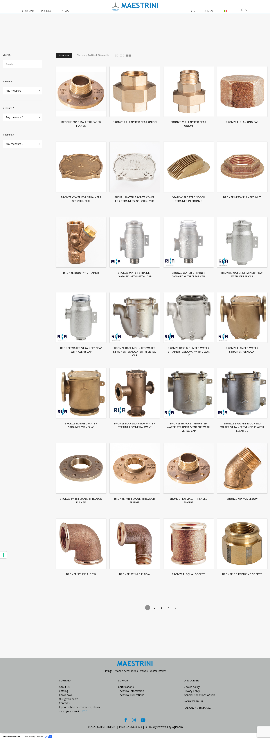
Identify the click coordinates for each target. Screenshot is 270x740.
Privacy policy (192, 691)
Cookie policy (192, 687)
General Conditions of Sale (199, 695)
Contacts (64, 703)
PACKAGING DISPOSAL (197, 708)
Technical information (131, 691)
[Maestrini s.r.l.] (135, 9)
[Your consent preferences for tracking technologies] (3, 554)
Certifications (126, 687)
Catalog (63, 691)
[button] (65, 207)
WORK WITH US (193, 701)
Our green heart (68, 699)
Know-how (65, 695)
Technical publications (131, 695)
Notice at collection (11, 736)
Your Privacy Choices (33, 736)
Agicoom (177, 727)
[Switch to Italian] (223, 7)
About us (64, 687)
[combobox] (22, 91)
